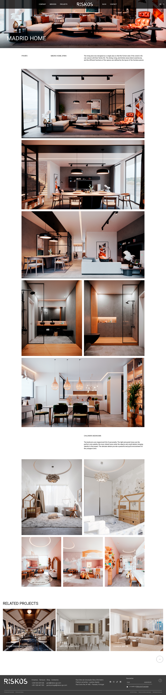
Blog (104, 4)
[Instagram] (113, 682)
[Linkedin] (120, 682)
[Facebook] (110, 682)
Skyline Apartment (70, 646)
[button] (163, 4)
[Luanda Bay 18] (136, 630)
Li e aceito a (138, 686)
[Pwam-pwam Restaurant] (29, 630)
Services (53, 4)
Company (42, 4)
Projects (63, 4)
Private (62, 643)
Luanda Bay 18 (120, 646)
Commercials (11, 643)
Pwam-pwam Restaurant (19, 646)
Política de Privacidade (142, 686)
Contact (113, 4)
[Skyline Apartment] (83, 630)
